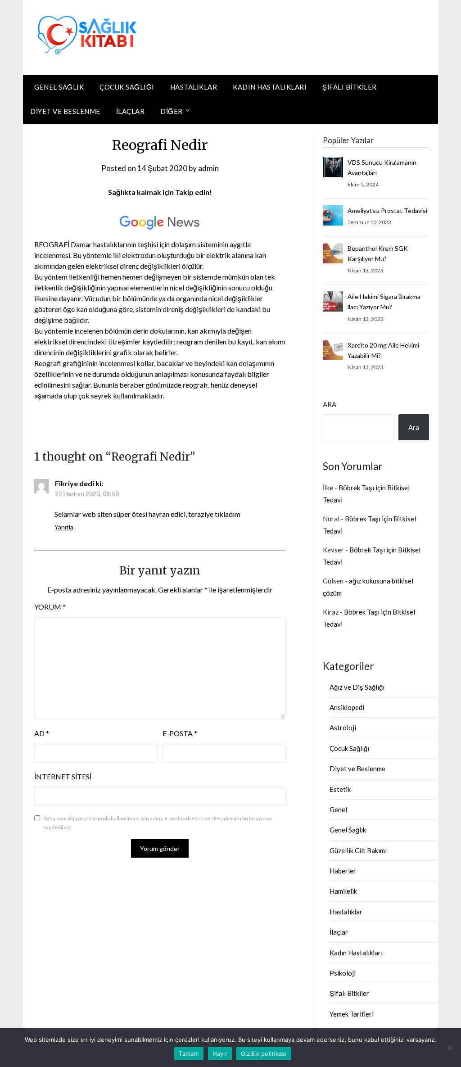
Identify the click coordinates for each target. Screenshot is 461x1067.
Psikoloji (343, 973)
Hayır (219, 1053)
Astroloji (343, 727)
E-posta (180, 733)
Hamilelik (343, 891)
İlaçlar (130, 111)
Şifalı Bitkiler (349, 87)
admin (208, 168)
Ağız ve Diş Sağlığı (357, 687)
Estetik (340, 789)
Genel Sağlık (59, 87)
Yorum (50, 606)
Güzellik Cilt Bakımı (358, 850)
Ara (329, 404)
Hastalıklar (193, 87)
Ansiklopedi (347, 707)
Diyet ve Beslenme (65, 111)
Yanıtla (63, 527)
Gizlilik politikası (264, 1053)
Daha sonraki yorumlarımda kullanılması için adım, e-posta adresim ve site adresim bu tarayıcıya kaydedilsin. (157, 823)
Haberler (343, 871)
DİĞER (171, 111)
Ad (41, 733)
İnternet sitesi (62, 776)
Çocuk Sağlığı (126, 87)
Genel (338, 809)
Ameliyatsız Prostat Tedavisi (387, 210)
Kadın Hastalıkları (270, 87)
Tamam (189, 1053)
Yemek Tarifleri (352, 1014)
